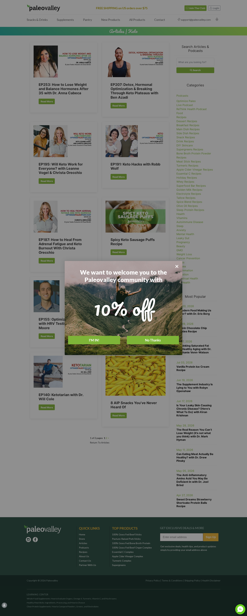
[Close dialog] (177, 266)
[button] (240, 609)
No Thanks (153, 340)
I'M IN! (94, 340)
